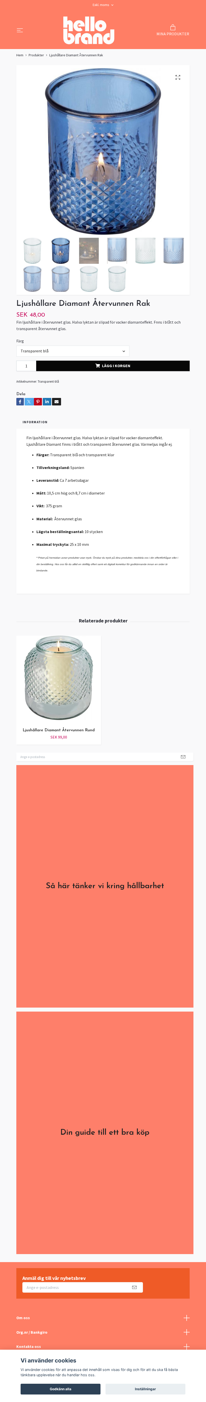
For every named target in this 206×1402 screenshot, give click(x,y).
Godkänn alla (60, 1389)
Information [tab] (35, 422)
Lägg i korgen (116, 365)
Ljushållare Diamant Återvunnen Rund (59, 730)
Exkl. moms (101, 5)
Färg (20, 340)
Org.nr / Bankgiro (31, 1332)
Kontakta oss (28, 1346)
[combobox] (72, 351)
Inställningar (145, 1389)
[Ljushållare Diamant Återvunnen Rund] (58, 680)
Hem (19, 55)
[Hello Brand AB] (88, 31)
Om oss (23, 1317)
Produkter (36, 55)
